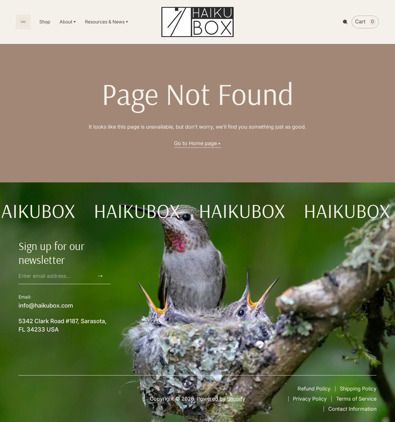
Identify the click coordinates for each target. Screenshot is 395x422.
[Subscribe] (103, 276)
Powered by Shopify (221, 399)
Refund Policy (314, 389)
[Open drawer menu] (23, 22)
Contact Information (352, 409)
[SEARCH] (345, 22)
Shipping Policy (358, 389)
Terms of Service (356, 399)
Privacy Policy (310, 399)
